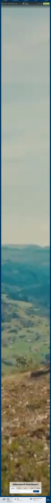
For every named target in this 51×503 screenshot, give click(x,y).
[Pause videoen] (48, 494)
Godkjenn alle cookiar (37, 260)
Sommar (5, 3)
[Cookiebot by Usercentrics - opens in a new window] (39, 242)
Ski (16, 3)
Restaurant (13, 3)
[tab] (13, 488)
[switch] (21, 257)
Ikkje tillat (14, 260)
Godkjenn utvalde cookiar (25, 260)
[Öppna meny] (2, 4)
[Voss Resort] (25, 4)
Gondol (9, 3)
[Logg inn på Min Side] (39, 4)
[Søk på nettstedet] (37, 4)
